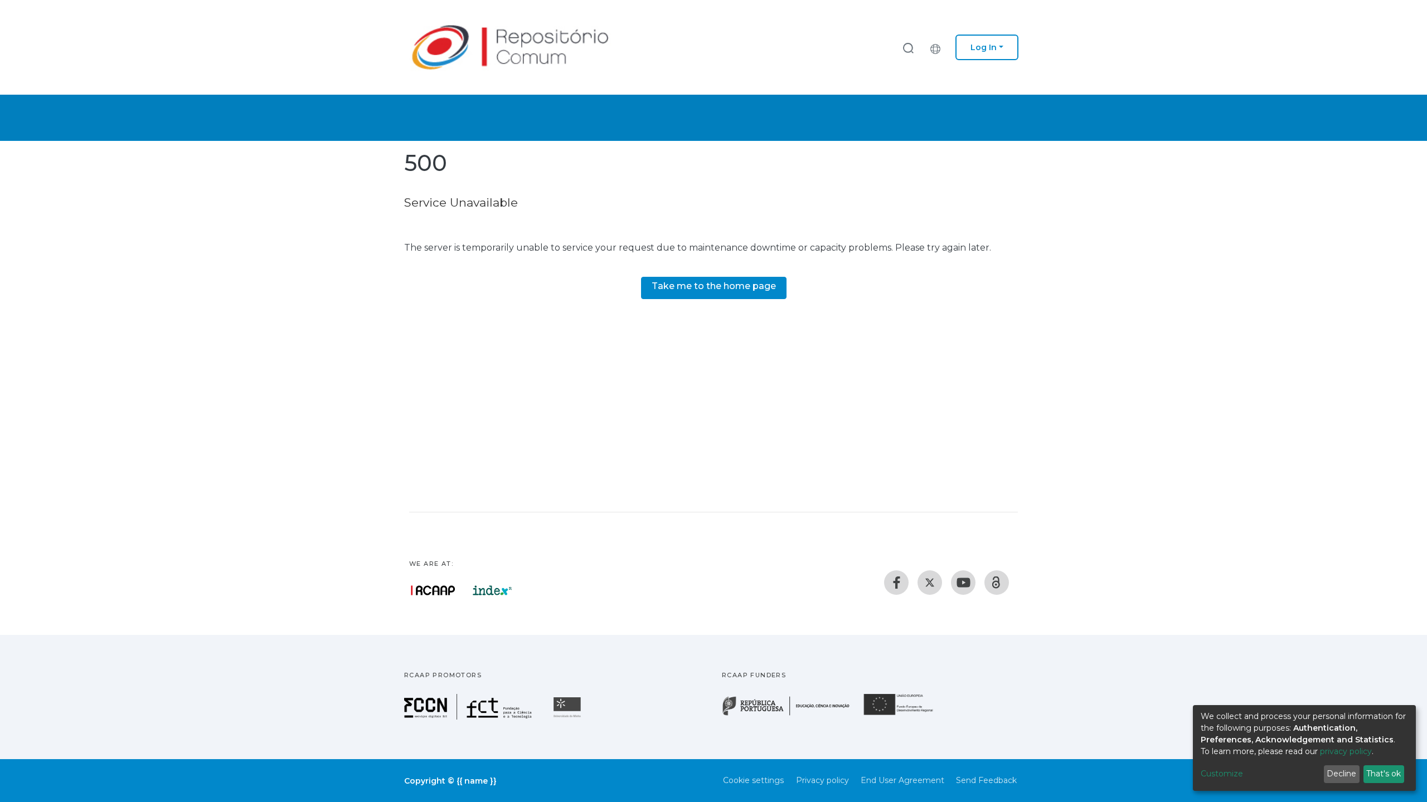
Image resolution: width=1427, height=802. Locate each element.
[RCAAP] (996, 582)
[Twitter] (930, 582)
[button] (938, 47)
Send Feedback (986, 780)
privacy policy (1346, 751)
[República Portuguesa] (791, 714)
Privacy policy (822, 780)
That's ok (1383, 774)
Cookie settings (753, 780)
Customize (1222, 774)
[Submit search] (908, 47)
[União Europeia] (904, 714)
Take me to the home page (714, 286)
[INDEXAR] (492, 590)
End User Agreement (902, 780)
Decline (1341, 774)
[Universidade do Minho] (569, 716)
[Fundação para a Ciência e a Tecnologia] (469, 716)
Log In (983, 47)
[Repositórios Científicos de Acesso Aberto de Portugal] (433, 590)
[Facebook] (896, 582)
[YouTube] (963, 582)
